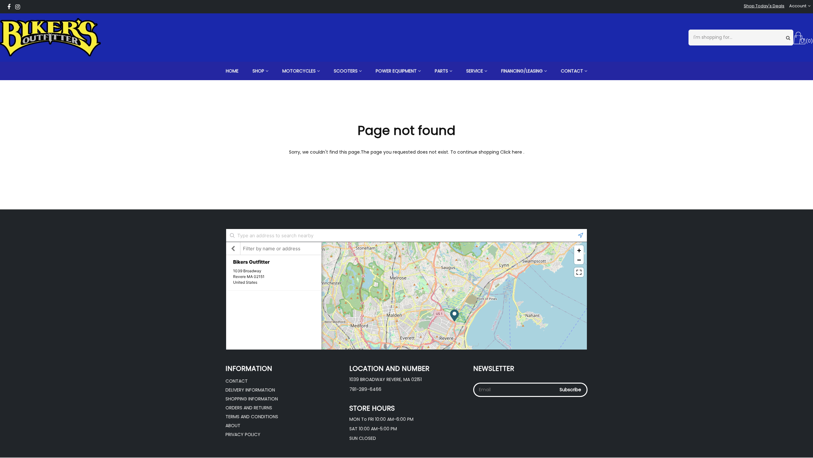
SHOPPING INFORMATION (251, 399)
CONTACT (572, 71)
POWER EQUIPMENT (397, 71)
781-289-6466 (365, 389)
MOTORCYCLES (299, 71)
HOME (232, 71)
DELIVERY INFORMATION (250, 390)
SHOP (258, 71)
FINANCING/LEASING (522, 71)
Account (797, 6)
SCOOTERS (346, 71)
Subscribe (570, 389)
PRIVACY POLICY (242, 434)
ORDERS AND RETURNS (248, 408)
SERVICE (475, 71)
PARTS (442, 71)
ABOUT (232, 425)
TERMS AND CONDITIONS (251, 416)
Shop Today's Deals (764, 6)
